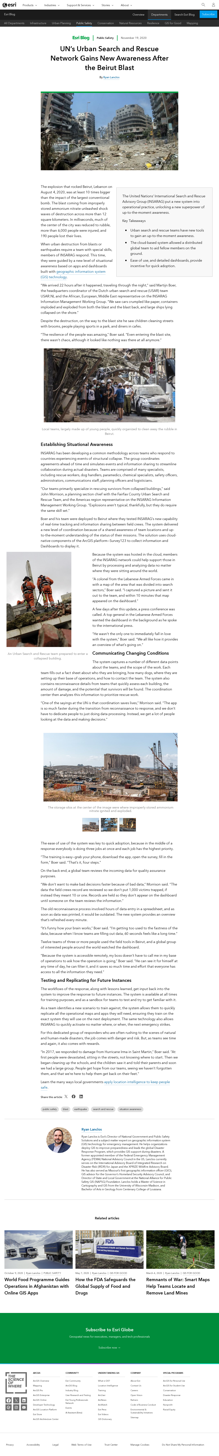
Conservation (106, 23)
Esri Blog (9, 15)
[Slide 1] (90, 825)
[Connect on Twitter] (66, 1099)
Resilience (153, 23)
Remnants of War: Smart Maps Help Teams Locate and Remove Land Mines (178, 1286)
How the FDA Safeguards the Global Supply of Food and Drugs (105, 1286)
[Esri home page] (9, 5)
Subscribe (208, 14)
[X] (16, 1400)
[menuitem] (46, 1381)
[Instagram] (16, 1407)
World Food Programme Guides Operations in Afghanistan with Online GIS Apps (36, 1286)
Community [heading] (72, 1373)
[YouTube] (24, 1407)
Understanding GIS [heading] (108, 1373)
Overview (138, 14)
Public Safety (84, 23)
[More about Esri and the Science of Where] (16, 1383)
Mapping (192, 23)
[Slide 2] (109, 825)
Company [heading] (136, 1373)
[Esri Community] (8, 1407)
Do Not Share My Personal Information (183, 1445)
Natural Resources (130, 23)
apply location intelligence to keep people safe (105, 1085)
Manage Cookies (140, 1445)
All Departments (14, 23)
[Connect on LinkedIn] (81, 1099)
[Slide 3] (127, 825)
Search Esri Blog (185, 14)
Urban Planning (61, 23)
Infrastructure (38, 23)
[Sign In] (213, 5)
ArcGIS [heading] (36, 1373)
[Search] (203, 5)
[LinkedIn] (24, 1400)
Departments (159, 14)
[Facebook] (8, 1400)
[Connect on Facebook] (74, 1099)
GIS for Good (173, 23)
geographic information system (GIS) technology (73, 274)
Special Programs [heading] (173, 1373)
